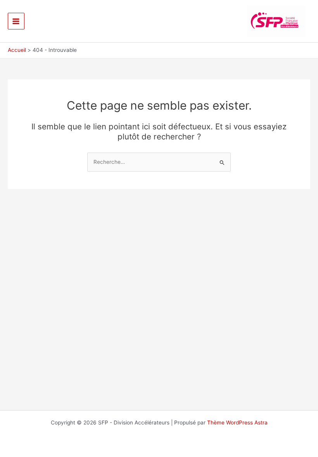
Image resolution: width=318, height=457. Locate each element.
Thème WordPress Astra (237, 422)
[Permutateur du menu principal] (16, 21)
